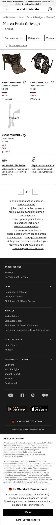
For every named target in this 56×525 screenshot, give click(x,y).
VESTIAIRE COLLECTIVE (17, 359)
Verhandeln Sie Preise (14, 165)
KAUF (7, 286)
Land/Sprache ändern (28, 519)
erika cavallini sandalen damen (26, 212)
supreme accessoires (26, 230)
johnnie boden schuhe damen (26, 201)
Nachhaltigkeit (12, 369)
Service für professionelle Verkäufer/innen (27, 330)
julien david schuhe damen (26, 208)
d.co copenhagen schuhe (26, 219)
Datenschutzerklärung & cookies (26, 429)
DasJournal (11, 383)
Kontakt (9, 349)
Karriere (9, 378)
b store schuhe (26, 215)
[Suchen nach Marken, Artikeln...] (6, 9)
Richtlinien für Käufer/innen (20, 301)
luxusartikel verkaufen (26, 223)
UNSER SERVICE (13, 267)
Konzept (9, 272)
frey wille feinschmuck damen (26, 245)
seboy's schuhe (26, 204)
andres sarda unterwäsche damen (26, 234)
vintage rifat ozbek (35, 237)
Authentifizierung (14, 296)
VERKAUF (10, 311)
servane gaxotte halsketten (28, 248)
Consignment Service (16, 277)
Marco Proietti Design (31, 17)
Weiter (28, 512)
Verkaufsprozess (14, 320)
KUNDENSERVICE (14, 340)
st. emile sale (14, 237)
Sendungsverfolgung (16, 292)
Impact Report (12, 374)
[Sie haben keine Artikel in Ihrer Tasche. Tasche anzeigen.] (50, 9)
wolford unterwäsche (26, 226)
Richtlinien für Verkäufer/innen (21, 325)
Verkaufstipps (12, 316)
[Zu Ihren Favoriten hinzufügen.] (24, 82)
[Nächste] (35, 192)
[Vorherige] (21, 192)
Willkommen (9, 17)
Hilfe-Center (11, 345)
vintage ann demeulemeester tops (26, 241)
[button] (50, 9)
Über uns (9, 364)
